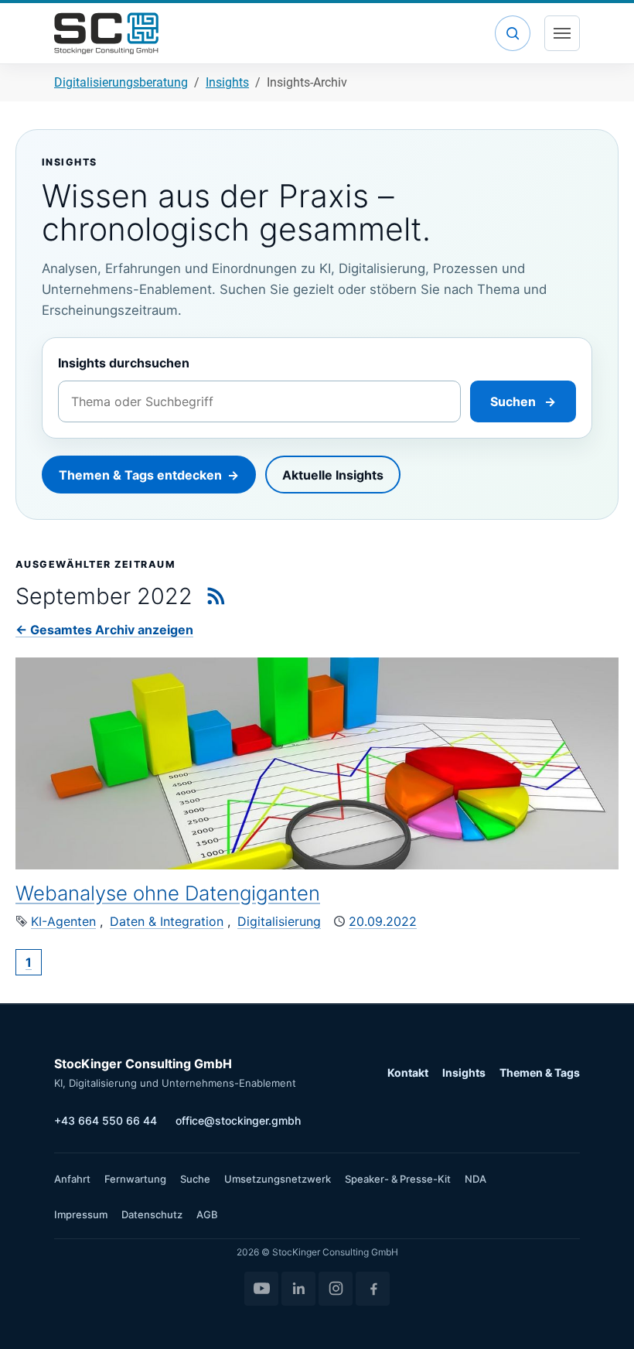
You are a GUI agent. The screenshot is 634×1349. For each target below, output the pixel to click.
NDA (475, 1179)
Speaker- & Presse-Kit (398, 1179)
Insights (464, 1072)
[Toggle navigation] (562, 33)
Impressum (80, 1214)
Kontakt (407, 1072)
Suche (195, 1179)
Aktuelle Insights (332, 475)
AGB (207, 1214)
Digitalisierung (279, 921)
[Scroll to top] (600, 1315)
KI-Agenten (63, 921)
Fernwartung (135, 1179)
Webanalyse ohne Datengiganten (167, 893)
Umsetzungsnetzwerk (277, 1179)
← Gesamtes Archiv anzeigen (104, 629)
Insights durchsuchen (123, 363)
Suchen (522, 401)
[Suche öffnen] (512, 33)
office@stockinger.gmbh (238, 1120)
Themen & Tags (539, 1072)
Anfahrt (72, 1179)
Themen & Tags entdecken (149, 475)
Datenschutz (151, 1214)
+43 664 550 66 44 (105, 1120)
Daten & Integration (166, 921)
